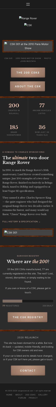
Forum (22, 398)
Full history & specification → (21, 221)
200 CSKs (30, 395)
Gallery (43, 395)
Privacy (33, 398)
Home (9, 395)
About (19, 395)
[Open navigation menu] (28, 4)
